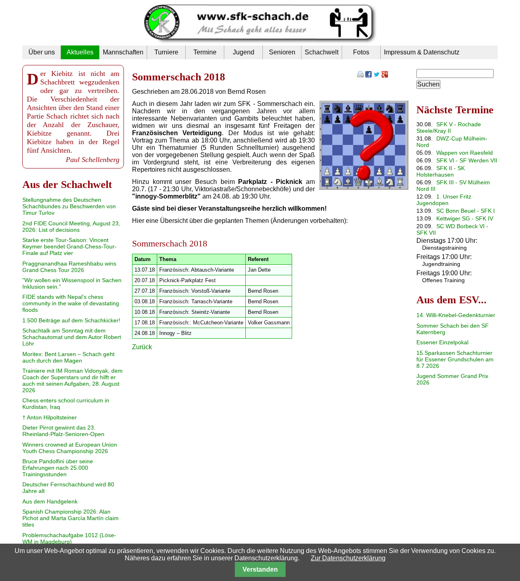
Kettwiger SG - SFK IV (464, 218)
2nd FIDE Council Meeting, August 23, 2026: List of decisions (71, 226)
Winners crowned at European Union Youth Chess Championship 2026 (69, 447)
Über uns (41, 52)
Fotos (361, 52)
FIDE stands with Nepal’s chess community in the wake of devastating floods (70, 303)
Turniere (166, 52)
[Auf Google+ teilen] (384, 75)
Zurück (142, 346)
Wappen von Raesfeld (464, 152)
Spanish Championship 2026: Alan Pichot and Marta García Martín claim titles (70, 518)
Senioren (282, 52)
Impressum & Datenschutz (421, 52)
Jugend (243, 52)
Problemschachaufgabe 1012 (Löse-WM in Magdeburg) (69, 538)
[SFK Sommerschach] (363, 187)
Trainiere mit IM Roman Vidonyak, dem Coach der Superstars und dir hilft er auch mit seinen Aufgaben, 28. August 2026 (72, 380)
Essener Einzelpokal (442, 342)
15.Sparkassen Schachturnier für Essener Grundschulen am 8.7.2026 (455, 359)
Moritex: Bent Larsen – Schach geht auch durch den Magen (68, 357)
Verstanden (260, 569)
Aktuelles (80, 52)
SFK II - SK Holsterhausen (440, 171)
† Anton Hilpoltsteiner (49, 417)
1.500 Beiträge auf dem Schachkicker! (71, 320)
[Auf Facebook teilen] (368, 75)
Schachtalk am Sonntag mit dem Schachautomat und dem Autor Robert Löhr (71, 337)
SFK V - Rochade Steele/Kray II (448, 127)
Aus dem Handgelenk (50, 501)
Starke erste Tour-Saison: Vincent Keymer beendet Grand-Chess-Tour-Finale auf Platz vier (69, 246)
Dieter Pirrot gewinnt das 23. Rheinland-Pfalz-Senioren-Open (63, 430)
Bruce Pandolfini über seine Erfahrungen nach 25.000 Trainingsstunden (57, 467)
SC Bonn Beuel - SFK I (465, 210)
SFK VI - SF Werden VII (466, 160)
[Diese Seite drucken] (360, 75)
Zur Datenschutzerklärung (348, 558)
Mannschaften (123, 52)
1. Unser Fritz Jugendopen (443, 199)
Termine (205, 52)
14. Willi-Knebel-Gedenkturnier (455, 315)
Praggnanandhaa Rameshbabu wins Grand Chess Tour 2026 (69, 266)
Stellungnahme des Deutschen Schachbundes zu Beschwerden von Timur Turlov (69, 206)
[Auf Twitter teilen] (376, 75)
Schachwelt (321, 52)
